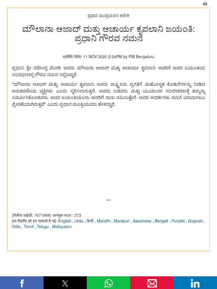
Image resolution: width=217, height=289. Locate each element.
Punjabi (179, 221)
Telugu (43, 226)
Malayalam (62, 226)
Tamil (29, 226)
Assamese (143, 221)
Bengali (162, 221)
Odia (16, 226)
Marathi (104, 221)
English (65, 221)
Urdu (79, 221)
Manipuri (122, 221)
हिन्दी (91, 221)
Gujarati (195, 221)
